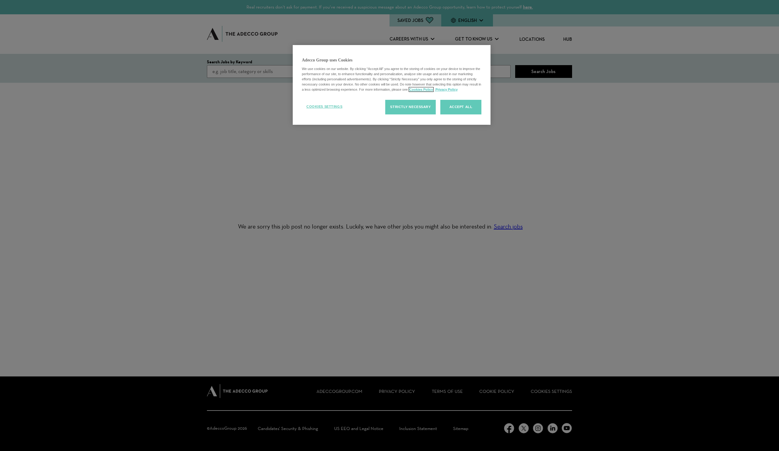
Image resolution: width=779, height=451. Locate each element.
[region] (392, 85)
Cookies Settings (324, 106)
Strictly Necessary (410, 107)
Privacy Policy (446, 89)
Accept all (461, 107)
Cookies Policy (421, 89)
